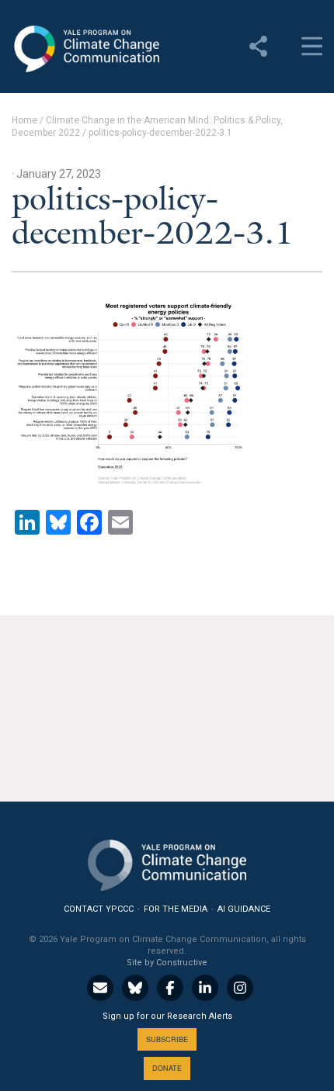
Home (24, 120)
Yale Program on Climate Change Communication (85, 49)
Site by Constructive (167, 963)
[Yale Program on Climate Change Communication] (167, 861)
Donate (167, 1068)
